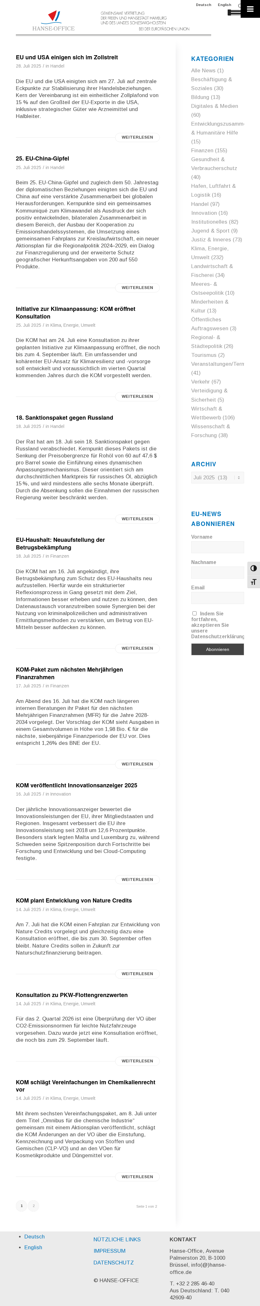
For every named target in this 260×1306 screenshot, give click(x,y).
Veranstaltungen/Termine (222, 364)
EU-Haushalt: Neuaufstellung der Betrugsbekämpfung (60, 543)
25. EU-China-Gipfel (42, 158)
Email (198, 587)
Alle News (203, 71)
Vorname (201, 537)
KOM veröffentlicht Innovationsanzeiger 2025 (76, 785)
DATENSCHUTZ (114, 1263)
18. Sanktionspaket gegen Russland (64, 417)
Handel (57, 66)
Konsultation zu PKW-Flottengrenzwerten (72, 995)
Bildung (200, 97)
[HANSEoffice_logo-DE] (113, 23)
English (224, 5)
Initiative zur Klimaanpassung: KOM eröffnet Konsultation (75, 312)
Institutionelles (209, 222)
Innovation (60, 794)
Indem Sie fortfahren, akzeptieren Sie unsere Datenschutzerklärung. (218, 625)
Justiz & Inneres (211, 240)
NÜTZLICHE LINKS (117, 1240)
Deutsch (203, 5)
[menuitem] (204, 4)
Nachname (203, 562)
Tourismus (204, 355)
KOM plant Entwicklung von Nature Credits (74, 900)
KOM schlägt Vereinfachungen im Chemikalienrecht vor (85, 1085)
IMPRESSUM (110, 1251)
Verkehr (200, 382)
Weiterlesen (137, 137)
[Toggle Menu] (250, 9)
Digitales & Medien (214, 106)
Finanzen (59, 556)
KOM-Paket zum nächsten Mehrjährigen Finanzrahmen (69, 673)
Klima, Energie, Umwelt (72, 325)
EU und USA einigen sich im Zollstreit (67, 57)
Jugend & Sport (210, 231)
